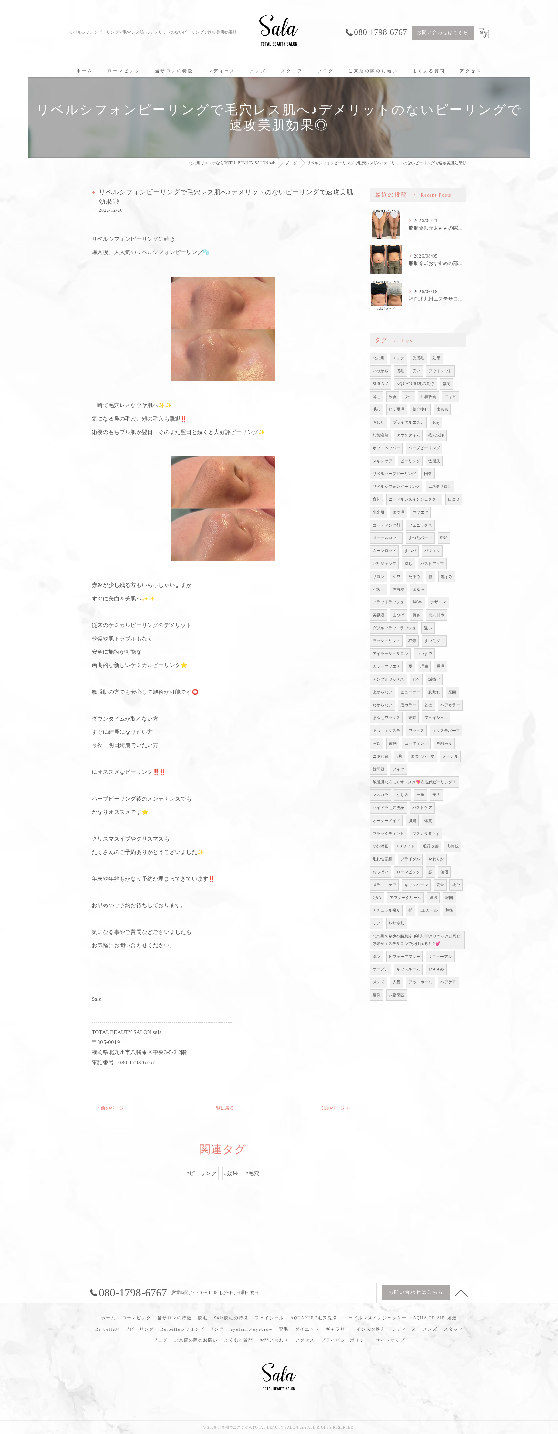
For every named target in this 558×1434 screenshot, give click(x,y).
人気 (396, 982)
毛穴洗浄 (436, 435)
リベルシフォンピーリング (396, 486)
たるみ (414, 576)
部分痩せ (421, 409)
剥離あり (444, 743)
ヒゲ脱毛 (397, 409)
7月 (399, 756)
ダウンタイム (408, 435)
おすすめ (436, 969)
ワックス (416, 730)
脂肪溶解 (380, 435)
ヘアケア (448, 982)
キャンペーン (416, 885)
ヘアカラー (450, 705)
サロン (379, 576)
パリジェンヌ (384, 563)
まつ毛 (399, 512)
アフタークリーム (405, 898)
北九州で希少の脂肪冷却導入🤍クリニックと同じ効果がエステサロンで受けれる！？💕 (416, 940)
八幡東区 (397, 995)
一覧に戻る (222, 1108)
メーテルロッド (386, 538)
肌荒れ (434, 692)
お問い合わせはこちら (443, 32)
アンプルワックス (388, 679)
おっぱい (380, 872)
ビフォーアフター (404, 956)
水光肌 (379, 512)
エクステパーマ (446, 730)
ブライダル (410, 859)
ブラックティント (388, 833)
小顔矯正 (380, 846)
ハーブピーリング (424, 448)
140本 (417, 602)
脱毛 (400, 371)
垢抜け (434, 679)
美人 (436, 795)
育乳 (376, 499)
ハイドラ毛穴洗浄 (388, 807)
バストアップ (432, 563)
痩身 (376, 995)
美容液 (379, 615)
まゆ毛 (419, 589)
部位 (376, 956)
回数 (428, 473)
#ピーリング (201, 1173)
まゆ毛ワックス (386, 717)
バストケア (422, 807)
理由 (424, 666)
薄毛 (376, 396)
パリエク (432, 550)
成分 (456, 885)
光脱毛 (419, 358)
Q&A (377, 898)
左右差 (399, 589)
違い (428, 628)
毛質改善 (431, 846)
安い (416, 371)
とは (428, 705)
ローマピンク (408, 872)
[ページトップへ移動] (461, 1292)
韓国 (449, 898)
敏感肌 (434, 461)
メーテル (450, 756)
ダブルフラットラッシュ (394, 628)
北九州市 (436, 615)
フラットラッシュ (388, 602)
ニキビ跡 (380, 756)
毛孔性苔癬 (382, 859)
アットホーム (420, 982)
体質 (428, 820)
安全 (440, 885)
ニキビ (451, 396)
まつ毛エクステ (386, 730)
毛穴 (376, 409)
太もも (443, 409)
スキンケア (382, 461)
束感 (393, 743)
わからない (382, 705)
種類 (412, 641)
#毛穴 (252, 1173)
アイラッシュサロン (390, 653)
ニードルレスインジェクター (414, 499)
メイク (399, 769)
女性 (408, 396)
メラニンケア (384, 885)
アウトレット (440, 371)
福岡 (446, 384)
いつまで (424, 653)
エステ (399, 358)
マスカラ (380, 795)
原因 (452, 692)
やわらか (436, 859)
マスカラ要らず (426, 833)
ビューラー (410, 692)
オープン (380, 969)
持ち (408, 563)
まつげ (399, 615)
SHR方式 (380, 384)
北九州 (379, 358)
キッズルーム (408, 969)
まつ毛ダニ (434, 641)
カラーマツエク (386, 666)
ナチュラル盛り (386, 910)
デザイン (438, 602)
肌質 (412, 820)
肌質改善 (429, 396)
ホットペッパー (386, 448)
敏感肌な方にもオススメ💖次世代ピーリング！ (414, 782)
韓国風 (379, 769)
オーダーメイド (386, 820)
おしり (379, 422)
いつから (380, 371)
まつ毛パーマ (420, 538)
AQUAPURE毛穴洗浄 (415, 384)
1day (436, 422)
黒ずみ (447, 576)
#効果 (231, 1173)
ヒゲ (416, 679)
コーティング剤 (386, 525)
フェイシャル (436, 717)
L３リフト (406, 846)
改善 (393, 396)
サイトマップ (390, 1340)
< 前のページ (110, 1108)
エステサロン (440, 486)
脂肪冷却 (397, 923)
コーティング (416, 743)
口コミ (454, 499)
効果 (436, 358)
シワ (396, 576)
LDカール (429, 910)
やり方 (402, 795)
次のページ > (335, 1108)
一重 (420, 795)
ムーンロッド (384, 550)
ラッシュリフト (386, 641)
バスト (379, 589)
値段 (444, 872)
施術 (449, 910)
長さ (416, 615)
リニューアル (440, 956)
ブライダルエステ (408, 422)
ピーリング (410, 461)
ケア (376, 923)
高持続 (453, 846)
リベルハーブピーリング (394, 473)
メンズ (379, 982)
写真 (376, 743)
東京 (412, 717)
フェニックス (420, 525)
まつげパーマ (422, 756)
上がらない (382, 692)
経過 (433, 898)
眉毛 (440, 666)
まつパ (410, 550)
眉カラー (408, 705)
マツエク (421, 512)
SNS (444, 538)
